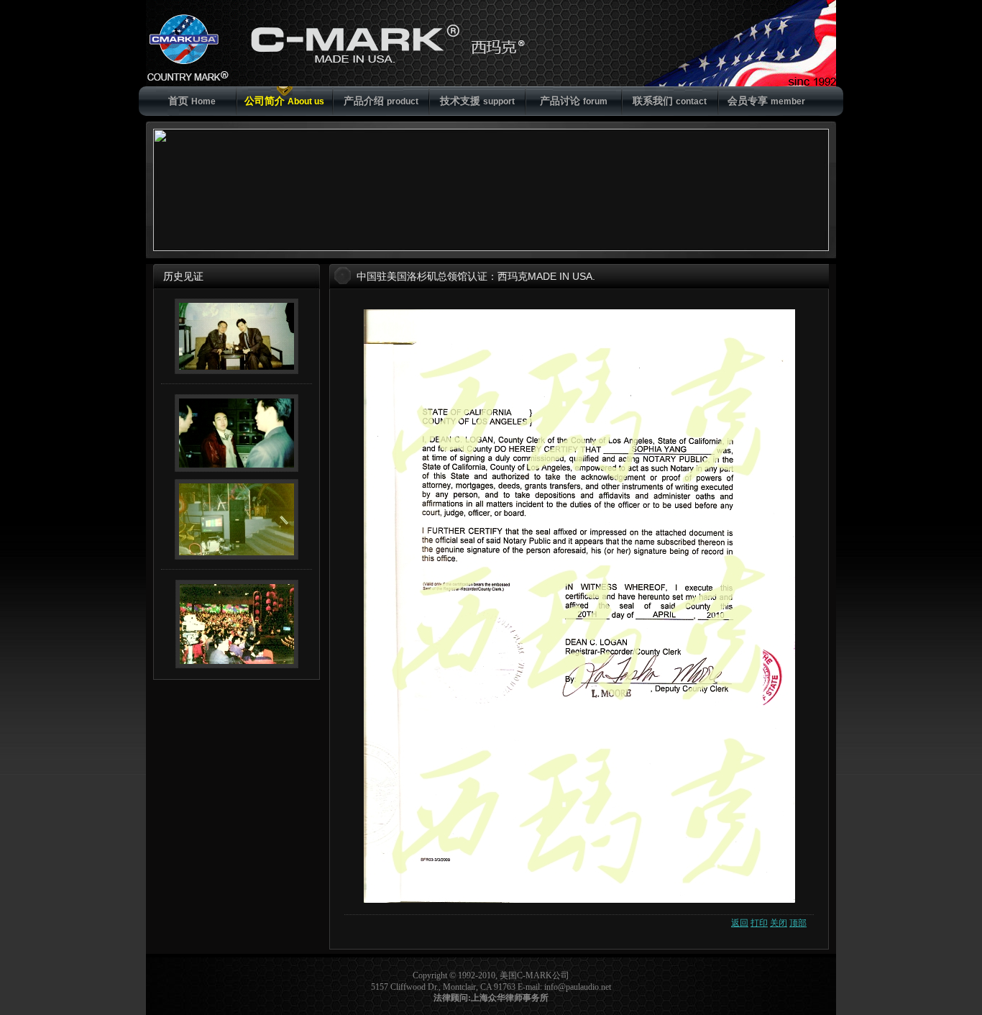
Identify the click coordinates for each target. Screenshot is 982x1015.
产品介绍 (381, 100)
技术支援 (477, 100)
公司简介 (284, 100)
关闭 (778, 923)
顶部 (798, 923)
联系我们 (670, 100)
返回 (739, 923)
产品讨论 (573, 100)
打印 (759, 923)
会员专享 (766, 100)
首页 (192, 100)
